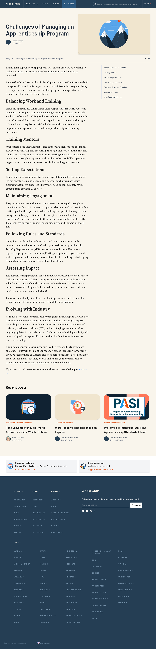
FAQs (35, 506)
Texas (95, 618)
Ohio (94, 560)
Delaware (19, 603)
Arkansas (19, 577)
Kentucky (45, 590)
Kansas (43, 583)
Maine (43, 603)
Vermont (122, 557)
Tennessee (97, 612)
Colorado (19, 590)
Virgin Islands (126, 570)
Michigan (44, 622)
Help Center (39, 519)
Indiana (44, 570)
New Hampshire (73, 590)
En (146, 58)
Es (149, 58)
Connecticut (20, 596)
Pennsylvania (99, 579)
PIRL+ (16, 513)
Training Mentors (110, 72)
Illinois (44, 564)
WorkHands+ (20, 500)
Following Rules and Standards (116, 87)
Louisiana (45, 596)
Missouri (70, 564)
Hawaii (43, 551)
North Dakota (73, 622)
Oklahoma (97, 566)
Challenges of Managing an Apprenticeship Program (39, 58)
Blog (8, 58)
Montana (70, 570)
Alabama (18, 551)
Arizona (18, 570)
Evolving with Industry (113, 97)
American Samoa (22, 564)
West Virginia (125, 590)
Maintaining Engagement (114, 82)
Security (56, 526)
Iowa (42, 577)
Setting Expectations (112, 77)
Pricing (17, 526)
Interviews (38, 532)
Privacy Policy (59, 519)
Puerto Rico (98, 586)
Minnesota (71, 551)
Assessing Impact (111, 92)
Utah (120, 551)
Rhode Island (99, 592)
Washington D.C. (126, 583)
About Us (56, 500)
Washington (124, 577)
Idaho (42, 557)
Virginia (122, 564)
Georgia (18, 616)
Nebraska (71, 577)
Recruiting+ (20, 506)
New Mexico (72, 603)
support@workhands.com (99, 469)
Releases (37, 526)
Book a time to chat (23, 469)
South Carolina (100, 599)
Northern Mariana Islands (101, 552)
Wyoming (122, 603)
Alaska (17, 557)
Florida (18, 609)
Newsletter (39, 513)
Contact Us (57, 532)
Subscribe (136, 505)
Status (17, 532)
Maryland (45, 609)
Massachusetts (48, 616)
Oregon (96, 573)
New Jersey (72, 596)
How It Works (21, 519)
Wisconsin (123, 596)
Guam (16, 622)
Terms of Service (60, 513)
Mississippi (72, 557)
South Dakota (99, 605)
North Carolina (74, 616)
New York (71, 609)
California (19, 583)
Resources (38, 500)
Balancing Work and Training (115, 67)
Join (53, 506)
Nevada (69, 583)
